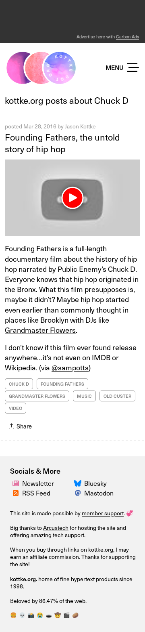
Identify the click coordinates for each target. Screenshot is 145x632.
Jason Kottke (80, 126)
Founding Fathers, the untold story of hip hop (62, 142)
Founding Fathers (62, 383)
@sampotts (70, 367)
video (15, 408)
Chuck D (19, 383)
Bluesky (95, 483)
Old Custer (117, 396)
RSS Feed (36, 493)
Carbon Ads (127, 36)
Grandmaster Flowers (40, 329)
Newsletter (38, 483)
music (84, 396)
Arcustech (55, 527)
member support (103, 513)
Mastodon (99, 493)
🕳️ (49, 615)
